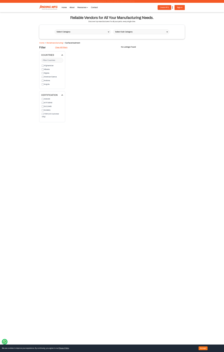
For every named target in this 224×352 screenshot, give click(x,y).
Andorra (47, 80)
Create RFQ (164, 7)
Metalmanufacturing (54, 43)
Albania (47, 69)
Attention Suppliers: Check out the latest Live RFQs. (112, 1)
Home (41, 43)
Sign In (179, 7)
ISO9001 (47, 110)
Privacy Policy (64, 348)
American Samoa (50, 77)
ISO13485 (48, 106)
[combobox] (115, 31)
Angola (46, 84)
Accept (203, 348)
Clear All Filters (61, 47)
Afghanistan (49, 65)
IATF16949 (48, 103)
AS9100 (47, 99)
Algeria (46, 73)
